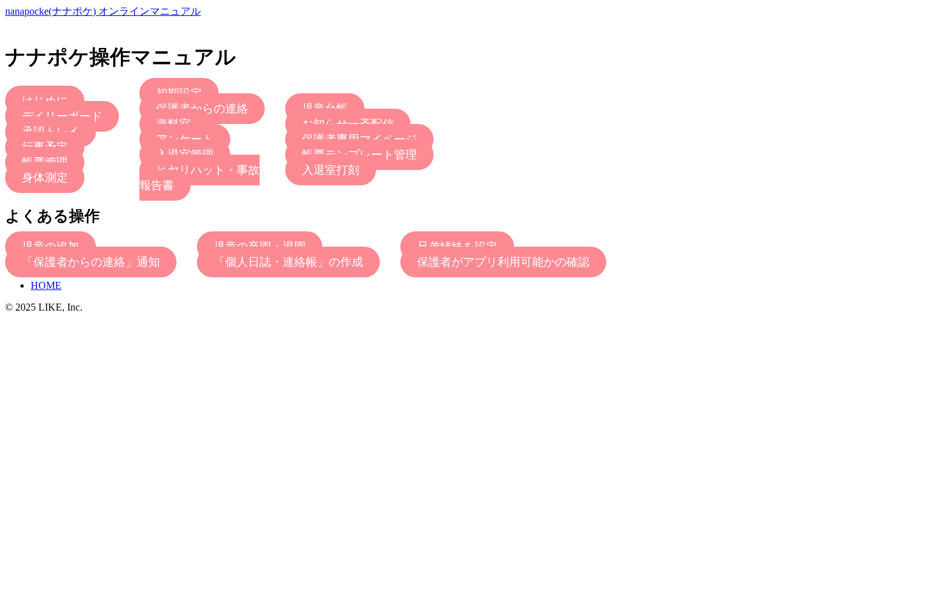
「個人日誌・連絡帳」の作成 (288, 262)
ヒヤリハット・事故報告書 (199, 178)
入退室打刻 (330, 170)
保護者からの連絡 (202, 108)
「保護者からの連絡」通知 (91, 262)
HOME (46, 285)
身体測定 (45, 177)
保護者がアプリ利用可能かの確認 (503, 262)
